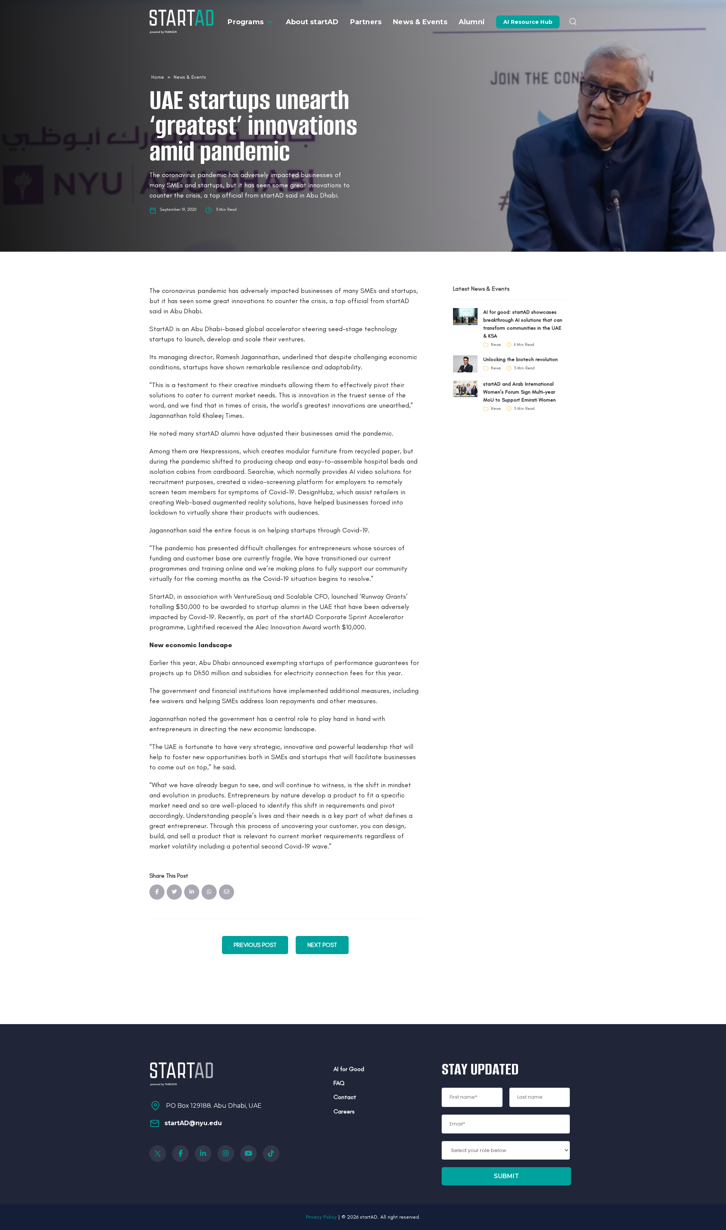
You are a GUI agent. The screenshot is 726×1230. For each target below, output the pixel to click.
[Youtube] (248, 1153)
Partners (366, 22)
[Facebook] (180, 1153)
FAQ (339, 1083)
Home (157, 77)
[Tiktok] (271, 1153)
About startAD (312, 22)
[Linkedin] (203, 1153)
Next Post (322, 944)
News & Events (420, 22)
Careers (344, 1111)
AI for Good (349, 1069)
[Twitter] (157, 1153)
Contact (345, 1097)
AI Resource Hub (527, 22)
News (496, 344)
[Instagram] (225, 1153)
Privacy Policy (321, 1217)
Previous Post (255, 944)
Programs (246, 22)
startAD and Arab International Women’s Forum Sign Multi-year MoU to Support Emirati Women (519, 392)
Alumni (472, 22)
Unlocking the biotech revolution (520, 359)
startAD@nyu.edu (193, 1123)
